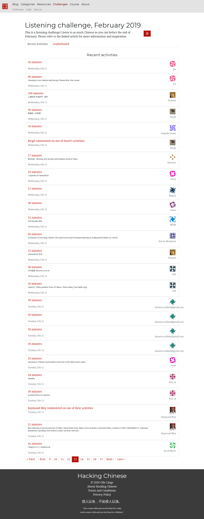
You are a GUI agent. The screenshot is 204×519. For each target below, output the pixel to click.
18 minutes (35, 375)
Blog (15, 4)
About (85, 4)
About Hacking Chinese (102, 486)
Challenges (60, 4)
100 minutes (35, 93)
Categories (28, 4)
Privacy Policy (102, 494)
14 (81, 459)
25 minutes (35, 188)
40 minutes (35, 203)
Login (29, 9)
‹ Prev (42, 459)
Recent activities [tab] (37, 44)
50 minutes (35, 126)
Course (74, 4)
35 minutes (35, 217)
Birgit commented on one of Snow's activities (56, 141)
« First (31, 459)
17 (101, 459)
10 (55, 459)
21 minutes (35, 424)
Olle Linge (106, 482)
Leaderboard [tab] (61, 44)
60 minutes (35, 76)
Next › (110, 459)
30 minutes (35, 283)
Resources (44, 4)
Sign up (38, 9)
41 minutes (35, 443)
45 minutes (35, 62)
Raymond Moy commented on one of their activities (60, 408)
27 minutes (35, 155)
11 (62, 459)
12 (68, 459)
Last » (121, 459)
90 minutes (35, 110)
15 (88, 459)
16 (94, 459)
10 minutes (35, 172)
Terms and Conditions (102, 490)
